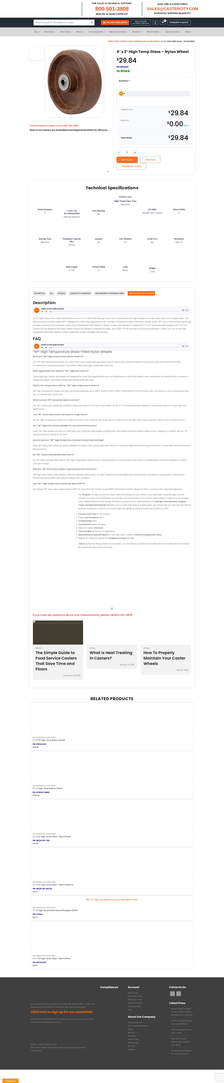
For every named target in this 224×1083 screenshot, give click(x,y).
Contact (131, 1049)
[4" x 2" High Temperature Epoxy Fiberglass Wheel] (112, 899)
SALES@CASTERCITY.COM (172, 9)
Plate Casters (49, 32)
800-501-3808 (112, 9)
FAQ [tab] (51, 293)
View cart (150, 159)
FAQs (130, 1009)
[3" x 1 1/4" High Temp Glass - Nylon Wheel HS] (112, 863)
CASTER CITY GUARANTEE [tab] (80, 293)
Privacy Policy (133, 1039)
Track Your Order (135, 996)
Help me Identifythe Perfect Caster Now (141, 22)
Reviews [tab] (61, 293)
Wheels (79, 32)
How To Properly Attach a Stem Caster (181, 1031)
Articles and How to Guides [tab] (141, 293)
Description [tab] (39, 293)
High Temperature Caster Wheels (144, 41)
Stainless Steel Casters (117, 32)
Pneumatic (136, 32)
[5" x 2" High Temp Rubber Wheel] (112, 766)
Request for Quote (131, 166)
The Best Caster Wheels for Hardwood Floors (181, 1052)
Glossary (131, 1032)
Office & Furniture (153, 32)
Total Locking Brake (96, 32)
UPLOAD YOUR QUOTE (117, 22)
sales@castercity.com (52, 1022)
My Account (133, 993)
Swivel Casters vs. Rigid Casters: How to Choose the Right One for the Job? (182, 1011)
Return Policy (133, 1042)
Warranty (132, 1036)
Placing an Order (135, 999)
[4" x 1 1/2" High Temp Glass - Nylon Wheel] (112, 936)
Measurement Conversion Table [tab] (109, 293)
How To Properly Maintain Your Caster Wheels (181, 1022)
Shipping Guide (134, 1006)
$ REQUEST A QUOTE (179, 22)
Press (130, 1029)
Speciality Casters (172, 32)
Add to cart (127, 159)
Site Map (131, 1046)
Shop (36, 32)
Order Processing (135, 1003)
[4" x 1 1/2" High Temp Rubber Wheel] (112, 718)
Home (110, 41)
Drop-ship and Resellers (138, 1026)
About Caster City (135, 1022)
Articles (188, 32)
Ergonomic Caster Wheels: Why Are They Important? (180, 1041)
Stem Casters (65, 32)
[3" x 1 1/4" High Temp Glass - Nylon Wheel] (112, 815)
